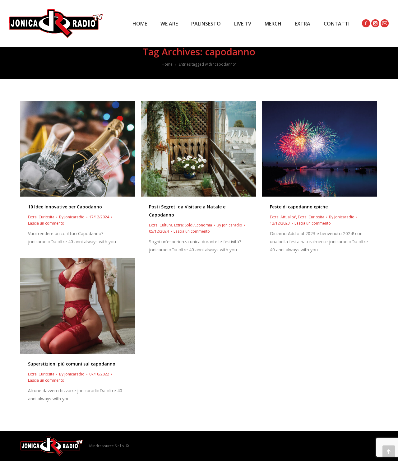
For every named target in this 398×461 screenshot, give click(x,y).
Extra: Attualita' (283, 217)
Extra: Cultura (160, 225)
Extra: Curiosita (41, 217)
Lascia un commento (46, 223)
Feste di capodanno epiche (299, 207)
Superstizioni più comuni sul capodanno (71, 364)
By (72, 217)
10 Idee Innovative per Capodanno (65, 207)
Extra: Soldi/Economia (193, 225)
